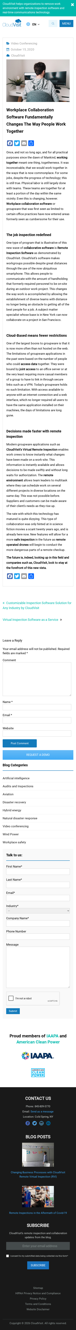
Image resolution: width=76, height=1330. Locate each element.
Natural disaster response (20, 818)
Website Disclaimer (38, 1309)
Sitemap (38, 1288)
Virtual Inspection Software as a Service (30, 620)
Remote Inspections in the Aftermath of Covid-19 (38, 1213)
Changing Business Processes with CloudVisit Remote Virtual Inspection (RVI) (38, 1174)
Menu (66, 23)
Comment (9, 660)
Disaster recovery (14, 802)
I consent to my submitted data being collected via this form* (39, 1256)
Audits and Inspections (18, 786)
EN (34, 24)
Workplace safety (14, 842)
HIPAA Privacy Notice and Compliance (38, 1293)
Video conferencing (24, 43)
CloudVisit (18, 55)
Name (8, 702)
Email (7, 715)
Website (8, 728)
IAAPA (52, 1035)
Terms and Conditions (38, 1304)
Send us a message (42, 1111)
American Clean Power (38, 1042)
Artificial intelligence (16, 778)
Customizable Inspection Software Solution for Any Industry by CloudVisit (37, 605)
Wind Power (11, 834)
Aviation (8, 794)
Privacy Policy (38, 1298)
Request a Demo (38, 755)
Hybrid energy (12, 810)
